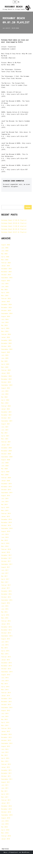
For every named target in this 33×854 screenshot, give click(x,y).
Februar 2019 (6, 513)
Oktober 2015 (6, 633)
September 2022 (6, 385)
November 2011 (6, 773)
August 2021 (5, 424)
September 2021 (6, 421)
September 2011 (6, 779)
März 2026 (4, 260)
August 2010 (5, 818)
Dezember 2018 (6, 519)
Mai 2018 (4, 540)
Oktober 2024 (6, 310)
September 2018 (6, 528)
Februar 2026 (6, 263)
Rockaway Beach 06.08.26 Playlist (14, 229)
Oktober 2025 (6, 274)
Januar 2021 (5, 445)
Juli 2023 (4, 355)
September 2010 (6, 815)
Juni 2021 (4, 430)
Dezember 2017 (6, 555)
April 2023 (5, 364)
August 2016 (5, 603)
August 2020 (5, 460)
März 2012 (4, 761)
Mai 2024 (4, 325)
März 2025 (4, 295)
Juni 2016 (4, 609)
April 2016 (5, 615)
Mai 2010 (4, 827)
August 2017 (5, 567)
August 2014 (5, 674)
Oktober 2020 (6, 454)
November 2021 (6, 415)
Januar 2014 (5, 695)
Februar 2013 (6, 728)
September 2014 (6, 672)
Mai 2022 (4, 397)
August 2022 (5, 388)
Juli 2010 (4, 821)
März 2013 (4, 725)
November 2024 (6, 307)
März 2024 (4, 331)
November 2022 (6, 379)
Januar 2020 (5, 480)
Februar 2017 (6, 585)
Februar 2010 (6, 836)
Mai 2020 (4, 468)
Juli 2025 (4, 283)
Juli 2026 (4, 248)
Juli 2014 (4, 677)
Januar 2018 (5, 552)
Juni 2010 (4, 824)
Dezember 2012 (6, 734)
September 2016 (6, 600)
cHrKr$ (7, 28)
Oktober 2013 (6, 704)
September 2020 (6, 457)
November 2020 (6, 451)
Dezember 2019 (6, 483)
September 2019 (6, 492)
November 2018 (6, 522)
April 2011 (5, 794)
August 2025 (5, 280)
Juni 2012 (4, 752)
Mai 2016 (4, 612)
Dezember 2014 (6, 663)
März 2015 (4, 654)
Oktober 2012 (6, 740)
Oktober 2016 (6, 597)
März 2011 (4, 797)
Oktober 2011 (6, 776)
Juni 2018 (4, 537)
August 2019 (5, 495)
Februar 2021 (6, 442)
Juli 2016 (4, 606)
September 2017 (6, 564)
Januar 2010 (5, 839)
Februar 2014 (6, 692)
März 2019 (4, 510)
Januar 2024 (5, 337)
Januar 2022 (5, 409)
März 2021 (4, 439)
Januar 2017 (5, 588)
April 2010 (5, 830)
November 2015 (6, 630)
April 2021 (5, 436)
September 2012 (6, 743)
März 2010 (4, 833)
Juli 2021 (4, 427)
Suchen (28, 207)
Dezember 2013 (6, 698)
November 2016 (6, 594)
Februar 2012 (6, 764)
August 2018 (5, 531)
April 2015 (5, 651)
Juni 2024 (4, 322)
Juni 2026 (4, 251)
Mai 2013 (4, 719)
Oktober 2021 (6, 418)
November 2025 (6, 271)
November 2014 (6, 666)
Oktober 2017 (6, 561)
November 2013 (6, 701)
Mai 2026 (4, 254)
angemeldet (14, 184)
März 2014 (4, 689)
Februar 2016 (6, 621)
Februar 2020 (6, 477)
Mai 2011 (4, 791)
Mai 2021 (4, 433)
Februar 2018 (6, 549)
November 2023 (6, 343)
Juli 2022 (4, 391)
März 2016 (4, 618)
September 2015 (6, 636)
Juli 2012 (4, 749)
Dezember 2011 (6, 770)
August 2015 (5, 639)
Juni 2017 (4, 573)
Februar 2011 (6, 800)
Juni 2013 (4, 716)
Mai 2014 (4, 683)
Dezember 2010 (6, 806)
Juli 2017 (4, 570)
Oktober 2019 (6, 489)
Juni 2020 (4, 466)
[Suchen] (18, 2)
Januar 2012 (5, 767)
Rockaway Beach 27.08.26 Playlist (14, 220)
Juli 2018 (4, 534)
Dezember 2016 (6, 591)
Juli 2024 (4, 319)
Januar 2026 (5, 265)
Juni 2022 (4, 394)
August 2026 (5, 245)
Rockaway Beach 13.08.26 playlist (13, 226)
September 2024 (6, 313)
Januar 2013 (5, 731)
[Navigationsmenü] (15, 1)
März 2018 (4, 546)
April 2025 (5, 292)
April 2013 (5, 722)
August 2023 (5, 352)
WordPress (25, 852)
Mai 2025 (4, 289)
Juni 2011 (4, 788)
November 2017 (6, 558)
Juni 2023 (4, 358)
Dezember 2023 (6, 340)
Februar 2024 (6, 334)
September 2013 (6, 707)
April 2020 (5, 471)
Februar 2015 (6, 657)
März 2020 (4, 474)
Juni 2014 (4, 680)
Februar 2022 (6, 406)
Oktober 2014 (6, 669)
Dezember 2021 (6, 412)
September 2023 (6, 349)
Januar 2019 (5, 516)
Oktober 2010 (6, 812)
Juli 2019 (4, 498)
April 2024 (5, 328)
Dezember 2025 (6, 268)
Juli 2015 (4, 642)
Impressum (5, 849)
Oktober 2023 (6, 346)
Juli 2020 (4, 463)
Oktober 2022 (6, 382)
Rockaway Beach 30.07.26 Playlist (14, 232)
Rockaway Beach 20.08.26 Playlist (14, 223)
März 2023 (4, 367)
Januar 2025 (5, 301)
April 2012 (5, 758)
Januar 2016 (5, 624)
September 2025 (6, 277)
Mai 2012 (4, 755)
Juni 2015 (4, 645)
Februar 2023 (6, 370)
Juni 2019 (4, 501)
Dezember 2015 (6, 627)
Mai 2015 (4, 648)
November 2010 (6, 809)
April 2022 (5, 400)
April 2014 (5, 686)
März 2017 (4, 582)
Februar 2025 (6, 298)
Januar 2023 (5, 373)
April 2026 (5, 257)
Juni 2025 (4, 286)
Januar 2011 (5, 803)
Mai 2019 (4, 504)
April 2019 (5, 507)
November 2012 (6, 737)
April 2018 (5, 543)
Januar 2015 (5, 660)
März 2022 (4, 403)
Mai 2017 (4, 576)
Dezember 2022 (6, 376)
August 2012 (5, 746)
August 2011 (5, 782)
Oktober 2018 (6, 525)
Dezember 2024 (6, 304)
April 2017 (5, 579)
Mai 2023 (4, 361)
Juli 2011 (4, 785)
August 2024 (5, 316)
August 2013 (5, 710)
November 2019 (6, 486)
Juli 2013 (4, 713)
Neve (5, 852)
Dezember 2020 (6, 448)
